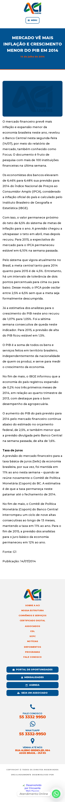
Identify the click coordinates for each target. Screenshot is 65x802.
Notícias (32, 641)
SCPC (33, 636)
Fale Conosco (32, 657)
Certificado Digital (32, 620)
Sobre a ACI (32, 605)
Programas (32, 652)
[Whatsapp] (56, 794)
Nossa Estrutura (32, 610)
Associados (32, 626)
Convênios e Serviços (32, 615)
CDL (32, 631)
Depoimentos (32, 647)
